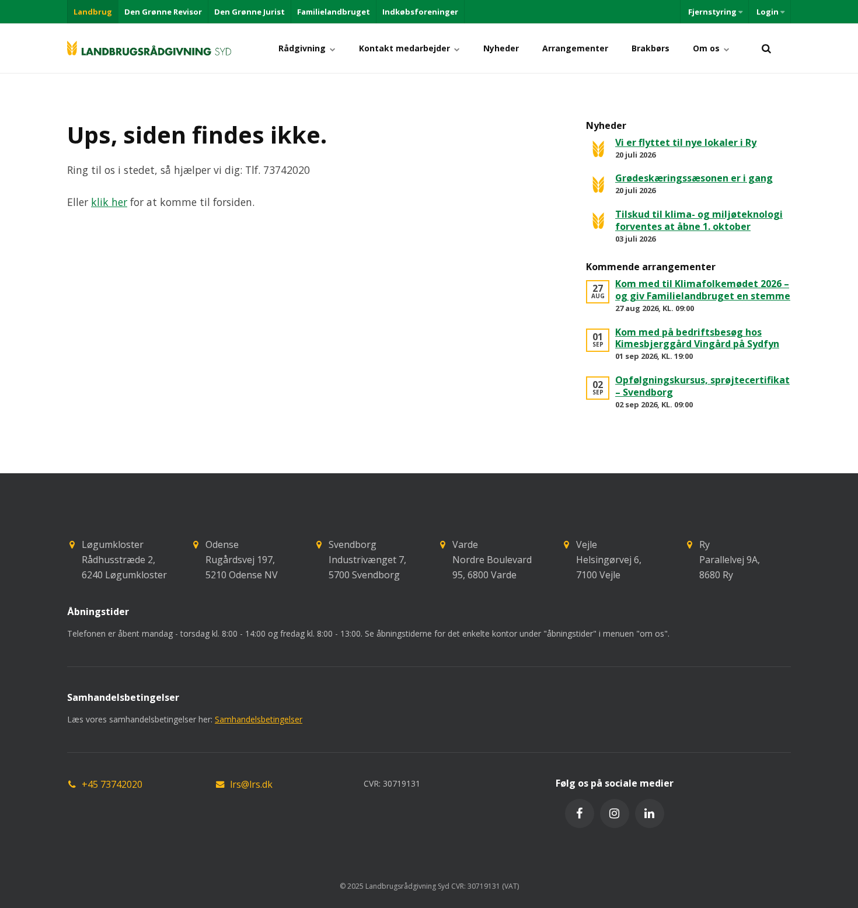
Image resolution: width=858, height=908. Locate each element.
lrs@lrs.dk (251, 784)
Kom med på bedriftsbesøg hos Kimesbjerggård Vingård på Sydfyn (697, 338)
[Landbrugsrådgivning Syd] (149, 48)
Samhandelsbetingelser (258, 719)
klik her (109, 202)
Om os (707, 48)
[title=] (766, 48)
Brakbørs (650, 48)
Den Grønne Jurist (249, 11)
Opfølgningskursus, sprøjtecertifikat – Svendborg (702, 386)
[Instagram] (614, 813)
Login (767, 11)
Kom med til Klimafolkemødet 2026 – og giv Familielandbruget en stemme (702, 289)
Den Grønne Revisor (163, 11)
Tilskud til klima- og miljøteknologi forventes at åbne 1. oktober (699, 220)
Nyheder (501, 48)
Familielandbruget (333, 11)
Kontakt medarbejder (405, 48)
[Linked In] (649, 813)
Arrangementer (575, 48)
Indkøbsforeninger (420, 11)
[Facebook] (579, 813)
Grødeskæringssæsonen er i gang (694, 178)
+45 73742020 (112, 784)
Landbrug (93, 11)
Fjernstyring (712, 11)
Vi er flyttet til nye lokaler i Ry (685, 142)
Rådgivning (303, 48)
